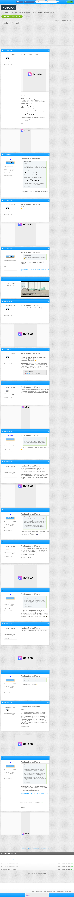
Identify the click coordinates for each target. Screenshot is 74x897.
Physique (40, 12)
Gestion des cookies (47, 891)
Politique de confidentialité (58, 891)
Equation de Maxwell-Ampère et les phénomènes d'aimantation (17, 859)
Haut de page (68, 891)
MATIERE (34, 12)
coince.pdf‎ (28, 373)
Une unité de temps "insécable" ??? (30, 848)
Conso (40, 891)
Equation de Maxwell (6, 856)
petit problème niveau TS (46, 848)
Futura (32, 891)
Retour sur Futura (29, 1)
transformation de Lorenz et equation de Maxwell (13, 862)
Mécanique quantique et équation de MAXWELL (12, 868)
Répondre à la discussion (12, 16)
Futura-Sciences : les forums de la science (20, 12)
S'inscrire (19, 2)
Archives (37, 891)
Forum (6, 12)
